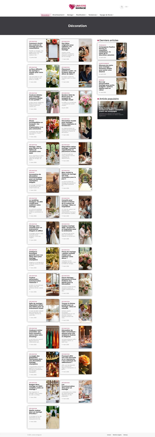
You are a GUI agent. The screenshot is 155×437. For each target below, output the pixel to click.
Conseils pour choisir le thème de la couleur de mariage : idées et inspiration (69, 203)
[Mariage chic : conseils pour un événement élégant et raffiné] (52, 233)
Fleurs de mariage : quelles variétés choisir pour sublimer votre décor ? (69, 255)
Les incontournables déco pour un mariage (68, 387)
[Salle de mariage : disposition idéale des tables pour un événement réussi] (52, 310)
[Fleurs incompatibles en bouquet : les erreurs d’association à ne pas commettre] (52, 127)
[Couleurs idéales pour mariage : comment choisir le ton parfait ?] (52, 102)
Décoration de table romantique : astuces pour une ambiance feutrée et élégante (69, 333)
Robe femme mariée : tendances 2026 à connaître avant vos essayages (111, 109)
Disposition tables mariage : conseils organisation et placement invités (69, 149)
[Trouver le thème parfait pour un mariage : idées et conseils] (85, 311)
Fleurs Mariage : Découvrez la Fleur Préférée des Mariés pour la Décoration (69, 281)
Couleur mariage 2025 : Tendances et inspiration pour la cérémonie (69, 228)
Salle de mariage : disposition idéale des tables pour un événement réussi (36, 306)
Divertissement (104, 63)
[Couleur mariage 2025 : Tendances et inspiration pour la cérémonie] (85, 233)
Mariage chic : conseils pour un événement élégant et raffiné (36, 228)
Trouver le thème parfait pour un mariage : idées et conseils (69, 306)
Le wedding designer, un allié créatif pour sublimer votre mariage (36, 203)
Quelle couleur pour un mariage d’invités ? (35, 412)
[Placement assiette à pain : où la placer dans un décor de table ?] (85, 76)
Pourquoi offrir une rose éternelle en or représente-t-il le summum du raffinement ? (69, 359)
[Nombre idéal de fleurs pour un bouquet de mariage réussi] (85, 102)
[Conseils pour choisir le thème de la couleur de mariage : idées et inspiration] (85, 207)
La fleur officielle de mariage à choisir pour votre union (36, 71)
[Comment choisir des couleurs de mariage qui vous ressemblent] (52, 50)
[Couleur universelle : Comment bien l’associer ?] (52, 284)
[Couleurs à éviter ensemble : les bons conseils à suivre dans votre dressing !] (52, 337)
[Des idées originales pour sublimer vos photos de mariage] (85, 50)
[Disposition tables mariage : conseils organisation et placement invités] (85, 153)
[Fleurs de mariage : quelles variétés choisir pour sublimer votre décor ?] (85, 258)
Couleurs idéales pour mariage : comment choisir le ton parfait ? (35, 97)
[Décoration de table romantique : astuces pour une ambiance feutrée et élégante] (85, 337)
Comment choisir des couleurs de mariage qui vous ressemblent (36, 45)
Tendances (102, 45)
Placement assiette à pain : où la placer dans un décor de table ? (69, 71)
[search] (121, 6)
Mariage (32, 172)
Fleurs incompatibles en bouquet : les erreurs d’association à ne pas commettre (36, 125)
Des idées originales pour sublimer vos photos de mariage (68, 46)
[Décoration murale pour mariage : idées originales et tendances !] (85, 127)
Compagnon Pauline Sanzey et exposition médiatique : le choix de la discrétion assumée (107, 51)
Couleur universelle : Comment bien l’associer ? (35, 280)
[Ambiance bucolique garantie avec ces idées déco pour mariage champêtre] (52, 258)
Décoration (33, 41)
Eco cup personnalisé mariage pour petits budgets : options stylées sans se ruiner (106, 86)
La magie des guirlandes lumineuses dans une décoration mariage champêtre (35, 360)
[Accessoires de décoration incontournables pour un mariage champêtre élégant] (52, 180)
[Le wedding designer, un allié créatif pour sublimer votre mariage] (52, 207)
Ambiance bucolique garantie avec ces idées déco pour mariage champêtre (36, 256)
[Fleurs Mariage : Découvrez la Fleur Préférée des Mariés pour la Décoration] (85, 284)
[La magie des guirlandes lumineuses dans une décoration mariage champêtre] (52, 364)
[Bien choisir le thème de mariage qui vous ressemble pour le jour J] (85, 179)
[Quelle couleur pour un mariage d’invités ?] (52, 417)
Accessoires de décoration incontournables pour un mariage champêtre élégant (35, 178)
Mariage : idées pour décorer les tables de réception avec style (35, 150)
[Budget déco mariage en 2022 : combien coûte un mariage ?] (52, 391)
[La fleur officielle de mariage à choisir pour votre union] (52, 76)
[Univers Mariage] (77, 7)
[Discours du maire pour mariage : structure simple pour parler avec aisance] (121, 68)
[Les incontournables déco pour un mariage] (85, 391)
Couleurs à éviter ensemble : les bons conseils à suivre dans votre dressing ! (36, 333)
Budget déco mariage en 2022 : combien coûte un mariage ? (36, 387)
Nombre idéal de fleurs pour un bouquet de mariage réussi (68, 97)
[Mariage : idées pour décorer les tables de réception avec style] (52, 153)
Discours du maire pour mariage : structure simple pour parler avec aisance (106, 68)
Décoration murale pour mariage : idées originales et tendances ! (69, 123)
